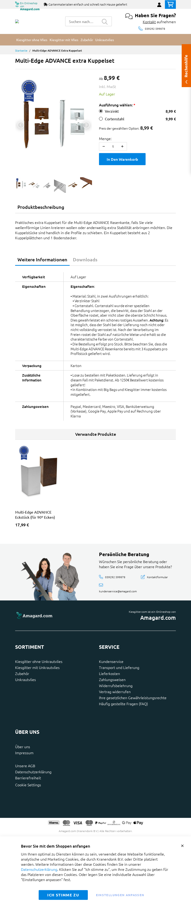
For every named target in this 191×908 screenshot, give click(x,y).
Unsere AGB (25, 765)
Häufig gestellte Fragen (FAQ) (123, 703)
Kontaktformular (157, 577)
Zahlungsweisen (112, 679)
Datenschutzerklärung (33, 771)
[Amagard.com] (17, 21)
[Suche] (105, 21)
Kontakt (149, 21)
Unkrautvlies (25, 679)
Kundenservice (111, 661)
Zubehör (22, 673)
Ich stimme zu (63, 894)
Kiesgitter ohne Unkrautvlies (38, 661)
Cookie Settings (28, 784)
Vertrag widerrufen (115, 691)
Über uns (22, 746)
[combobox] (81, 21)
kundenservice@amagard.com (118, 591)
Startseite (21, 50)
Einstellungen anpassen (120, 895)
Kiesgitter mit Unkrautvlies (37, 667)
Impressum (24, 752)
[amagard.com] (53, 615)
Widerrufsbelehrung (116, 685)
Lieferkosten (109, 673)
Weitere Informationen (42, 259)
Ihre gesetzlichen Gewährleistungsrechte (133, 697)
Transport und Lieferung (119, 667)
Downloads (85, 259)
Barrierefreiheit (28, 777)
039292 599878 (155, 28)
